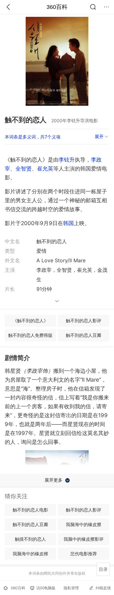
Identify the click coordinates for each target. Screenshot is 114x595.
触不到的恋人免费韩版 (30, 335)
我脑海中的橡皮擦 (83, 524)
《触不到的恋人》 (30, 320)
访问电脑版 (45, 587)
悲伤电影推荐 (83, 553)
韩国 (68, 223)
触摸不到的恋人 (30, 539)
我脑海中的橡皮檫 (30, 553)
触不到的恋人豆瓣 (83, 335)
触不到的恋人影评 (83, 320)
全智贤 (24, 168)
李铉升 (67, 160)
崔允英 (45, 168)
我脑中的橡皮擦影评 (84, 539)
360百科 (57, 7)
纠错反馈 (103, 587)
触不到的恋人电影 (30, 509)
